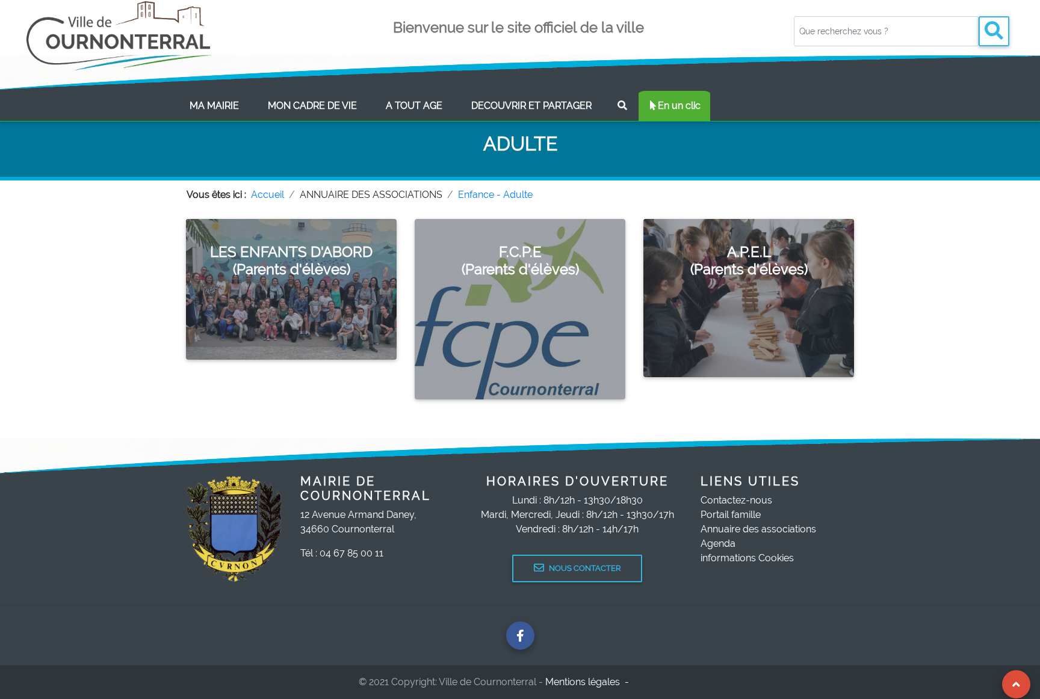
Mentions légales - (588, 682)
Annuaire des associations (758, 529)
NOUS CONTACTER (585, 568)
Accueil (267, 194)
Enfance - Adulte (495, 194)
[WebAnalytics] (658, 682)
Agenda (718, 543)
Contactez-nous (736, 500)
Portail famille (731, 514)
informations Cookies (747, 558)
